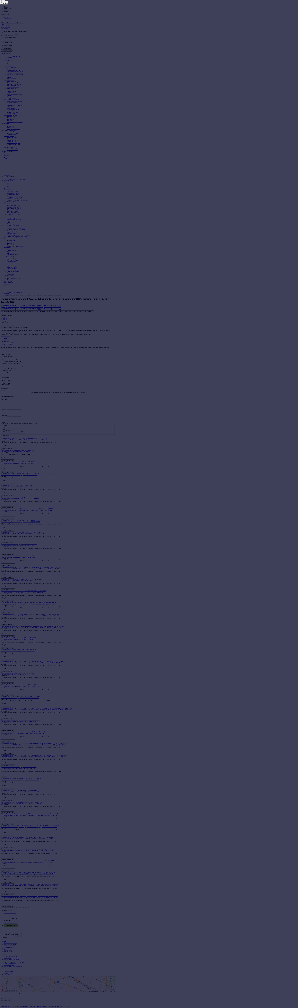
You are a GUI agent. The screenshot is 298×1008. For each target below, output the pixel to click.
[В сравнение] (4, 7)
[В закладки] (4, 5)
